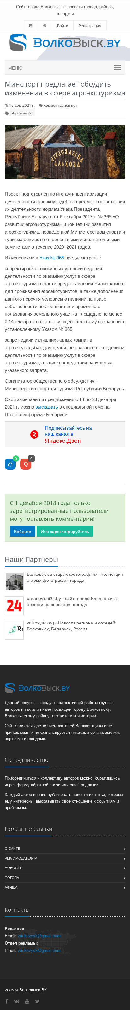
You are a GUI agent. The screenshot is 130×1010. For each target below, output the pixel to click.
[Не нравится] (25, 464)
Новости (13, 867)
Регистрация (90, 25)
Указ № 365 (51, 257)
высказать (46, 406)
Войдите (22, 531)
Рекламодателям (21, 858)
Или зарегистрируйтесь (65, 531)
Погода (12, 877)
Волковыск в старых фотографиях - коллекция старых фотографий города (75, 577)
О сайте (12, 848)
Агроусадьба (22, 112)
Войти (62, 25)
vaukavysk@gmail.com (39, 936)
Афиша (11, 887)
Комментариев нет (60, 105)
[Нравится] (10, 464)
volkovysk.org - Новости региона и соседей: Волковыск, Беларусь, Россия (71, 625)
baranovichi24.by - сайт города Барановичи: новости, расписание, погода (72, 601)
